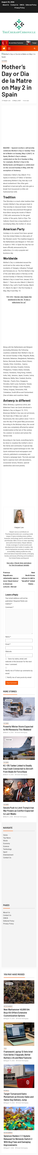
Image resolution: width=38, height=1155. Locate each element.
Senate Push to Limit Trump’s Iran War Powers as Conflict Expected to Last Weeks (18, 810)
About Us (6, 5)
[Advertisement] (19, 126)
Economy (6, 843)
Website (8, 651)
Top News (4, 61)
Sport (5, 852)
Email (8, 644)
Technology (7, 849)
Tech (5, 1048)
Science (6, 846)
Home (5, 835)
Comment (9, 607)
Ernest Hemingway (21, 732)
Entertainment (8, 855)
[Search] (34, 48)
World (5, 841)
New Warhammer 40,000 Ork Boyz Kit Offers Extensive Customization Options (17, 1012)
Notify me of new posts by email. (19, 677)
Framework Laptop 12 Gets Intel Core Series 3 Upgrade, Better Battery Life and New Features (18, 1054)
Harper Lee (7, 100)
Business (6, 1090)
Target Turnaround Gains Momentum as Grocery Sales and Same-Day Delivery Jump (19, 1096)
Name (8, 637)
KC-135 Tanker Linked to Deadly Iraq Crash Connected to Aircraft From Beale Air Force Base (18, 768)
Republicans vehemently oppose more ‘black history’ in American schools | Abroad (10, 580)
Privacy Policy (20, 8)
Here (26, 395)
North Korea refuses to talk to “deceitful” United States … (28, 578)
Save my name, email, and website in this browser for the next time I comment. (18, 661)
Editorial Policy (31, 5)
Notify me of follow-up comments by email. (19, 672)
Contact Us (14, 5)
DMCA (22, 5)
